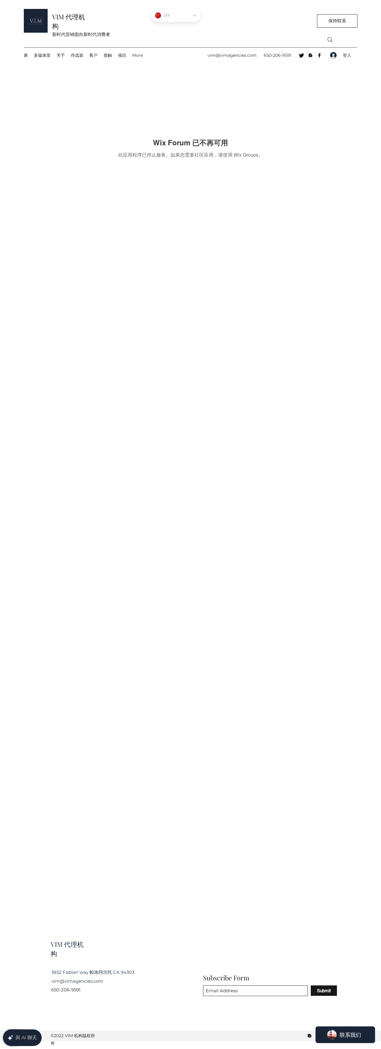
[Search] (330, 40)
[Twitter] (302, 55)
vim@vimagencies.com (232, 55)
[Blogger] (310, 55)
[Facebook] (319, 55)
